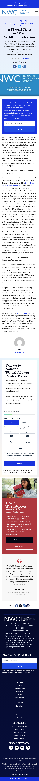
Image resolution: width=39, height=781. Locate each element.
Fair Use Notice (23, 775)
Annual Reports (19, 698)
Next (19, 464)
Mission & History (19, 689)
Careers (19, 695)
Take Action (19, 712)
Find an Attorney (19, 738)
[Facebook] (15, 66)
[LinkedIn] (24, 66)
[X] (19, 66)
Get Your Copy (19, 540)
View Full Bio (19, 353)
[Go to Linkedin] (17, 747)
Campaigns (19, 706)
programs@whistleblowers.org (18, 5)
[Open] (36, 12)
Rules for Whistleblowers (19, 726)
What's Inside (19, 547)
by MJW (26, 58)
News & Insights (19, 735)
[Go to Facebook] (28, 747)
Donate (19, 709)
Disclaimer (14, 775)
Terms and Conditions (23, 673)
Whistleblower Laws (19, 732)
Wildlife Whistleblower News (26, 23)
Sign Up (19, 129)
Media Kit (19, 718)
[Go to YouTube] (22, 747)
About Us (20, 686)
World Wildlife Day (23, 313)
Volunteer (19, 715)
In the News (13, 23)
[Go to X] (11, 747)
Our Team (19, 692)
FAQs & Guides (19, 729)
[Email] (28, 605)
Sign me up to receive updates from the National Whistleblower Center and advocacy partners (21, 456)
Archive (6, 23)
